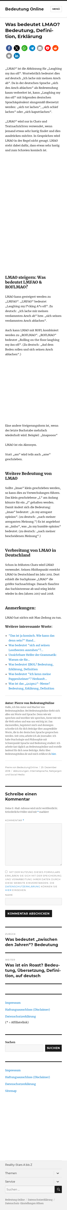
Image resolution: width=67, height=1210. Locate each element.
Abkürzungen (21, 771)
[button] (9, 48)
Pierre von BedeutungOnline (21, 767)
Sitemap (10, 1091)
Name (9, 894)
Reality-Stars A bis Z (18, 1164)
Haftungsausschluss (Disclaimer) (27, 1009)
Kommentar (14, 820)
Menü (56, 9)
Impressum (13, 1002)
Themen (11, 1173)
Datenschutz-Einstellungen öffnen (24, 1203)
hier (54, 754)
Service (10, 1181)
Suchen (10, 1042)
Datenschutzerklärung (22, 886)
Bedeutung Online (24, 9)
